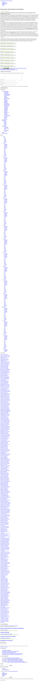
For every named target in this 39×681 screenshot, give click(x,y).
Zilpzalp (5, 612)
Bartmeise (4, 368)
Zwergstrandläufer (2, 621)
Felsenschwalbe (6, 406)
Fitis (1, 409)
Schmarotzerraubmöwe (3, 533)
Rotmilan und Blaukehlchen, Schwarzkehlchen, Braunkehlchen (12, 628)
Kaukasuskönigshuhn (7, 450)
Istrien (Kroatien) (6, 95)
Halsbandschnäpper (2, 429)
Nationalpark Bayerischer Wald (4, 487)
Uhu (4, 583)
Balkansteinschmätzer (3, 367)
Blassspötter (7, 374)
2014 (4, 293)
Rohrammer (4, 512)
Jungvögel (8, 444)
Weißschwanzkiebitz (7, 600)
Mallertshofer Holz (6, 470)
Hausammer (6, 431)
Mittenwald (5, 480)
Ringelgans (5, 510)
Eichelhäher (2, 396)
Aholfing (1, 355)
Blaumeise (6, 375)
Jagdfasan (1, 444)
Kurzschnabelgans (5, 464)
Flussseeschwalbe (3, 410)
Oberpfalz (5, 111)
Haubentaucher (2, 431)
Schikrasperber (5, 530)
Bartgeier (1, 368)
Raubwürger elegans (6, 505)
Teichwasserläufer (7, 570)
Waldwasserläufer (2, 592)
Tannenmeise (2, 569)
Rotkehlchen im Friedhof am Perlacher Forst (9, 652)
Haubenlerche (2, 430)
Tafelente (6, 567)
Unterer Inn (4, 584)
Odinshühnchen (2, 493)
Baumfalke (1, 369)
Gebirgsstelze (7, 415)
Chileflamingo (2, 387)
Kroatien (4, 462)
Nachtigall (1, 486)
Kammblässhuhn (2, 446)
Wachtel (6, 588)
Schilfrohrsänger (2, 531)
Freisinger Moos (4, 411)
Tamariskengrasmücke (5, 568)
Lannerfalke (1, 467)
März (5, 153)
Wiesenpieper (5, 604)
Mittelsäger (1, 480)
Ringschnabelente (2, 511)
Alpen (4, 356)
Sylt (9, 566)
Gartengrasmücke (7, 414)
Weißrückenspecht (2, 600)
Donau (1, 391)
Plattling (8, 500)
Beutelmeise (2, 373)
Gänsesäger (5, 426)
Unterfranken (24, 68)
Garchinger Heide (6, 413)
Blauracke (8, 376)
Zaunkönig (5, 611)
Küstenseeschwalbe (7, 465)
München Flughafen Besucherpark (4, 485)
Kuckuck (8, 463)
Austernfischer (7, 365)
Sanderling (7, 527)
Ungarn (5, 118)
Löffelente (1, 469)
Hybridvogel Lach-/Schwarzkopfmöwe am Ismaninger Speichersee (12, 653)
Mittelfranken (6, 102)
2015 (4, 279)
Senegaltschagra (2, 547)
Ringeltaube (8, 510)
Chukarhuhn (5, 387)
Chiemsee (8, 386)
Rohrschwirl (2, 513)
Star (6, 554)
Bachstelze (1, 366)
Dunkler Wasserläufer (3, 394)
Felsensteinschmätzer (3, 407)
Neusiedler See (6, 489)
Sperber (9, 552)
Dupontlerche (8, 394)
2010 (4, 348)
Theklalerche (8, 571)
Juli (4, 149)
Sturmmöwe (6, 564)
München (7, 484)
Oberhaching (7, 492)
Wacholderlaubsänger (2, 588)
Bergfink (4, 371)
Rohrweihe (5, 513)
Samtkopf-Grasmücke (3, 527)
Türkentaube (2, 582)
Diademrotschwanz (4, 389)
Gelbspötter (1, 416)
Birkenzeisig (2, 374)
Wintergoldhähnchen (3, 607)
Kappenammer (2, 448)
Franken (1, 411)
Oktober (5, 146)
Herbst (5, 122)
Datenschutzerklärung (5, 669)
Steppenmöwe (2, 561)
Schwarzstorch (2, 544)
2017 (4, 252)
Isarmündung (2, 442)
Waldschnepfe (8, 591)
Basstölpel (7, 368)
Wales (6, 592)
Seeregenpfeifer (2, 545)
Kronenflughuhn (7, 462)
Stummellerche (2, 564)
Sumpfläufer (2, 565)
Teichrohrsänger (2, 570)
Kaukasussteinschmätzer (3, 451)
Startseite (3, 672)
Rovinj (8, 522)
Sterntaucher (2, 562)
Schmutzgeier (8, 533)
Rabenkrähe (6, 502)
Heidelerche (5, 434)
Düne (1, 395)
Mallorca (1, 471)
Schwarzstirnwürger (7, 543)
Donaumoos (3, 391)
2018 (4, 238)
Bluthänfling (7, 377)
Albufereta (1, 356)
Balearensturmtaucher (5, 366)
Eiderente (8, 396)
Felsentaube (7, 407)
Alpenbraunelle (7, 356)
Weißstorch (2, 601)
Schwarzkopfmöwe (6, 541)
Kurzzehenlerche (2, 465)
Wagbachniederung (6, 589)
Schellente (1, 530)
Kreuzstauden (6, 461)
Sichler (1, 548)
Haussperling (2, 433)
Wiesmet (1, 606)
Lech (8, 467)
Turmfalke (6, 580)
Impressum (4, 668)
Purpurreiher (15, 68)
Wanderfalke (8, 592)
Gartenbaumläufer (2, 414)
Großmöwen (7, 423)
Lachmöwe (2, 466)
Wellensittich (1, 602)
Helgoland (3, 435)
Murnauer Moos (6, 482)
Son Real (7, 551)
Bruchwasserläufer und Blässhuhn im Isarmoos (9, 69)
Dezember (5, 144)
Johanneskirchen (5, 444)
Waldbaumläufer (2, 590)
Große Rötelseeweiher (2, 423)
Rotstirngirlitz (5, 522)
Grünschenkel (2, 425)
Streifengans (8, 563)
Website (1, 84)
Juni (4, 150)
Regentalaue (2, 508)
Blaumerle (1, 376)
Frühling (5, 121)
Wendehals (4, 602)
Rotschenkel (2, 522)
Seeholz (8, 544)
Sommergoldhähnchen (3, 551)
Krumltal (1, 463)
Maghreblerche (2, 470)
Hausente (9, 431)
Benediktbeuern (2, 370)
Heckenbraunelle (6, 433)
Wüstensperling (5, 609)
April (5, 138)
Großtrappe (1, 424)
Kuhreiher (1, 464)
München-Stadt (6, 103)
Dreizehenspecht (2, 393)
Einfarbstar (5, 397)
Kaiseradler (1, 445)
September (5, 147)
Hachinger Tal (8, 427)
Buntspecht (2, 385)
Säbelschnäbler (2, 567)
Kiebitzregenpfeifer (3, 453)
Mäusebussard (2, 483)
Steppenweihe (5, 561)
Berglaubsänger (2, 372)
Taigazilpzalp (1, 568)
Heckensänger (2, 434)
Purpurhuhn (6, 501)
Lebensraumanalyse (6, 467)
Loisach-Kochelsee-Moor (3, 468)
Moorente (7, 480)
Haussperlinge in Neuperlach (6, 650)
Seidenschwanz (2, 546)
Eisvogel (8, 398)
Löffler (5, 469)
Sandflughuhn (2, 528)
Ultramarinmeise (7, 583)
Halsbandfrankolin (7, 428)
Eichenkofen (5, 396)
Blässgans (4, 378)
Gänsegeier (1, 426)
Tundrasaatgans (2, 580)
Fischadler (7, 408)
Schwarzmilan (2, 542)
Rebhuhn (1, 507)
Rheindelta (1, 509)
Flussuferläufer (8, 410)
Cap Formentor (3, 386)
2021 (4, 197)
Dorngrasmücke (8, 391)
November (5, 145)
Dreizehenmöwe (5, 392)
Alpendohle (1, 357)
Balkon (7, 367)
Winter (5, 124)
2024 (4, 156)
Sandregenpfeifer (2, 529)
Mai (4, 137)
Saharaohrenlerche (2, 525)
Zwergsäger (7, 621)
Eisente (8, 397)
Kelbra (7, 451)
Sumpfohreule (2, 566)
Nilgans (1, 490)
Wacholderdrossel (7, 587)
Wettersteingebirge (7, 603)
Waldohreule (2, 591)
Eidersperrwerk (2, 397)
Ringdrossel (1, 510)
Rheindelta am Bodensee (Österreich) (6, 113)
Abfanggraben (2, 354)
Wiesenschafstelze (2, 605)
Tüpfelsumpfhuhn (6, 581)
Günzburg (8, 426)
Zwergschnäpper (6, 619)
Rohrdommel (7, 512)
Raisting (9, 502)
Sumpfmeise (5, 565)
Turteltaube (21, 68)
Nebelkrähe (1, 488)
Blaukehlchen (2, 375)
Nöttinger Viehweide (2, 492)
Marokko (4, 473)
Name (1, 81)
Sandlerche (5, 528)
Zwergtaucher (2, 622)
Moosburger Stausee (3, 481)
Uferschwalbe (2, 583)
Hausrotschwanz (2, 432)
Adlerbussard (6, 354)
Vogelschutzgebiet (2, 586)
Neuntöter (1, 489)
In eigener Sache (4, 119)
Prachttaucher (2, 501)
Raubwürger (2, 505)
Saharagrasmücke (2, 524)
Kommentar (2, 79)
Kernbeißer (1, 452)
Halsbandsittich (8, 429)
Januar (5, 155)
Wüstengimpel (7, 607)
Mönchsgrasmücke (2, 484)
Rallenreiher (2, 503)
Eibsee (8, 395)
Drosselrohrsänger (6, 393)
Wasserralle (6, 593)
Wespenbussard (2, 603)
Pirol (6, 500)
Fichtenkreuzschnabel (3, 408)
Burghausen (5, 385)
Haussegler (6, 432)
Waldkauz (5, 590)
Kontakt (3, 675)
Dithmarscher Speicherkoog (4, 390)
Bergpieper (5, 372)
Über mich (3, 4)
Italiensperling (6, 443)
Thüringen (5, 117)
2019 (4, 225)
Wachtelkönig (2, 589)
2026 (4, 136)
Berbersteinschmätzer (7, 370)
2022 (4, 184)
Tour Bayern (7, 68)
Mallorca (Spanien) (7, 98)
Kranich (1, 461)
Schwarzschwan (6, 542)
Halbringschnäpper (2, 428)
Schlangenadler (2, 532)
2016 (4, 266)
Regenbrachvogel (5, 507)
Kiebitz (5, 452)
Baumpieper (5, 369)
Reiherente (5, 508)
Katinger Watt (5, 449)
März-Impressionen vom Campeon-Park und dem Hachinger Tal (12, 654)
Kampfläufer (6, 446)
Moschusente (2, 482)
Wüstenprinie (7, 608)
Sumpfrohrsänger (6, 566)
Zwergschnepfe (2, 619)
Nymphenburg (8, 491)
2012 (4, 320)
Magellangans (7, 469)
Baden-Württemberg (7, 94)
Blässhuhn (7, 378)
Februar (5, 154)
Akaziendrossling (5, 355)
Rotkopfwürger (2, 521)
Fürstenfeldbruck (2, 413)
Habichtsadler (4, 427)
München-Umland (7, 104)
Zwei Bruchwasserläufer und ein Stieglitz (8, 636)
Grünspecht (6, 425)
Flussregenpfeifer (6, 409)
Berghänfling (7, 371)
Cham (6, 386)
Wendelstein (7, 602)
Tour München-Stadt (6, 630)
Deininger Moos (4, 388)
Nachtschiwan (8, 486)
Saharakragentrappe (7, 524)
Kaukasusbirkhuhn (2, 450)
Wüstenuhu (7, 610)
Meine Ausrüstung (4, 673)
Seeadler (5, 544)
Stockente (7, 562)
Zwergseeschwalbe (6, 620)
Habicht (1, 427)
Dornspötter (1, 392)
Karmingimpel (6, 448)
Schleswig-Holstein (7, 115)
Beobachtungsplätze (5, 91)
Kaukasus (8, 449)
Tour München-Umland (6, 634)
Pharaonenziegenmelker (3, 500)
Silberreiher (7, 548)
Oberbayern (6, 110)
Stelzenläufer (6, 560)
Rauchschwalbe (2, 506)
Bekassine (8, 369)
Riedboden (4, 509)
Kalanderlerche (6, 445)
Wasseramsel (3, 593)
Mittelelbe (5, 101)
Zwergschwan (2, 620)
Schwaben (5, 116)
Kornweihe (8, 460)
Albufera (9, 355)
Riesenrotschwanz (8, 509)
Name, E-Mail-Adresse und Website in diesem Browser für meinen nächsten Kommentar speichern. (15, 86)
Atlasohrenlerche (2, 365)
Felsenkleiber (2, 406)
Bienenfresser (5, 373)
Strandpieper (2, 563)
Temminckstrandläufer (3, 571)
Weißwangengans (6, 601)
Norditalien (1, 491)
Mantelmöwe (2, 472)
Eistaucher (5, 398)
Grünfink (8, 424)
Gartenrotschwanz (2, 415)
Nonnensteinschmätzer (6, 490)
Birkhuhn (5, 374)
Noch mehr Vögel (4, 3)
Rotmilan (5, 521)
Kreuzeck (4, 461)
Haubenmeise (6, 430)
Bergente (1, 371)
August (5, 148)
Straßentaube (5, 563)
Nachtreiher (4, 486)
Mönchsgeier (6, 483)
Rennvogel (8, 508)
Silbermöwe (4, 548)
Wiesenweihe (7, 605)
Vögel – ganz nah (5, 133)
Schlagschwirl (7, 531)
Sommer (4, 68)
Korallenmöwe (2, 460)
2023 (4, 170)
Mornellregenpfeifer (8, 481)
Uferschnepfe (5, 582)
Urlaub (3, 132)
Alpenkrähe (5, 357)
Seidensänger (6, 546)
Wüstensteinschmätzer (3, 610)
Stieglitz (5, 562)
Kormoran (5, 460)
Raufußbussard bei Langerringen (6, 640)
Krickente (1, 462)
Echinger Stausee (4, 395)
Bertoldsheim (8, 372)
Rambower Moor (6, 503)
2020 (4, 211)
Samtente (7, 526)
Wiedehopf (1, 604)
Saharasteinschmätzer (3, 526)
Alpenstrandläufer (3, 359)
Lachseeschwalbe (6, 466)
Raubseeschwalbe (7, 504)
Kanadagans (2, 447)
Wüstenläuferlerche (2, 608)
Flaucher (3, 409)
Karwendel (1, 449)
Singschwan (5, 549)
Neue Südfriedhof (6, 488)
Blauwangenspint (2, 377)
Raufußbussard (7, 506)
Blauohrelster (5, 376)
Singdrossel (1, 549)
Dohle (9, 390)
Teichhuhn (5, 569)
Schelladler (7, 529)
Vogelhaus (3, 585)
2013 (4, 307)
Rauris (9, 506)
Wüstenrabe (1, 609)
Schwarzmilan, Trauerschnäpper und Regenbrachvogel (10, 651)
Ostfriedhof (4, 495)
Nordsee (5, 491)
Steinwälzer (2, 560)
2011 (4, 334)
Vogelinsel (6, 585)
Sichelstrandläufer (7, 547)
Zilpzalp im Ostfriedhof (4, 632)
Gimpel (5, 416)
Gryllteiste (5, 424)
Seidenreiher (7, 545)
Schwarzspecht (2, 543)
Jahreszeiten (4, 120)
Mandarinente (5, 471)
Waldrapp (5, 591)
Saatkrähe (6, 523)
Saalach (4, 523)
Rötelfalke (1, 523)
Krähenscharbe (5, 463)
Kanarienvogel (6, 447)
